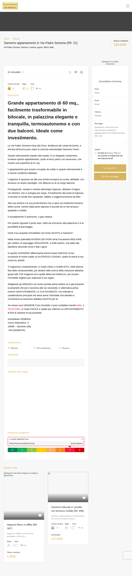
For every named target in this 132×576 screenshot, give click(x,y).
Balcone (14, 348)
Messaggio (99, 124)
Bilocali (16, 39)
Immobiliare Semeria (110, 81)
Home (6, 39)
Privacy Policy (113, 153)
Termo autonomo (43, 348)
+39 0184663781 (117, 6)
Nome (97, 89)
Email (97, 100)
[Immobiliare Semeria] (10, 9)
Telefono (98, 112)
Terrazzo (65, 348)
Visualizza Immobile (24, 510)
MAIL (79, 305)
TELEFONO (14, 309)
